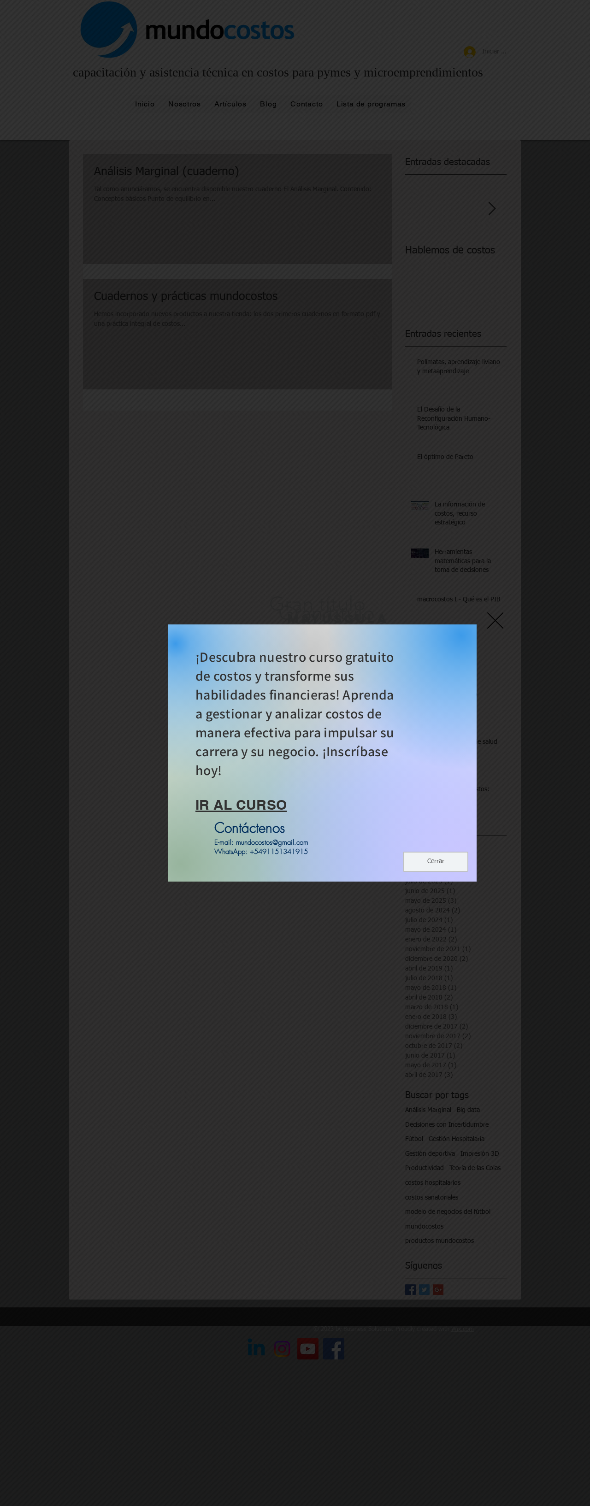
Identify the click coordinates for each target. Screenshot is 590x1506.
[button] (495, 620)
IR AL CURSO (241, 804)
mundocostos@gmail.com (272, 842)
